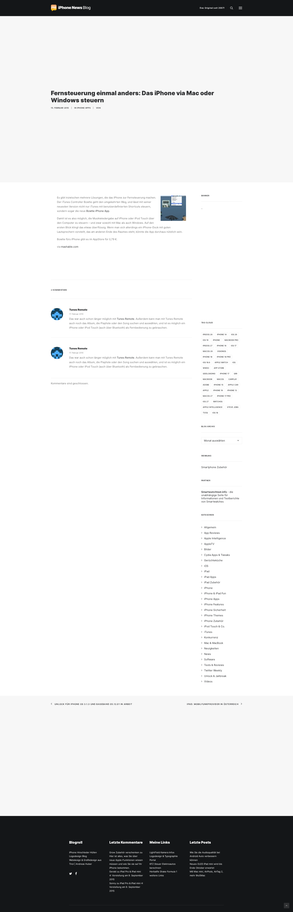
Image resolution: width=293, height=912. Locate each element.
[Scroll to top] (286, 905)
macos (220, 379)
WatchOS (217, 401)
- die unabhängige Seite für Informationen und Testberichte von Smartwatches (220, 496)
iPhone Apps (84, 108)
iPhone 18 (207, 357)
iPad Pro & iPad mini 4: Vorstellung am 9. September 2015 (126, 875)
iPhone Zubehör (213, 621)
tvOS (205, 413)
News (207, 654)
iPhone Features (214, 604)
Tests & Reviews (214, 665)
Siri (235, 373)
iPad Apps (210, 577)
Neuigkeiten (211, 648)
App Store (219, 368)
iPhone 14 (222, 334)
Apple (206, 390)
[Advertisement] (221, 260)
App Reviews (212, 532)
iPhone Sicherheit (215, 610)
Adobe (206, 385)
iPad (206, 571)
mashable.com (69, 246)
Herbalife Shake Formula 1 (163, 871)
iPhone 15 (218, 385)
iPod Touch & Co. (214, 626)
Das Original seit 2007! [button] (212, 8)
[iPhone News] (71, 8)
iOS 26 (234, 334)
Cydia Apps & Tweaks (217, 555)
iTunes (208, 632)
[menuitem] (213, 8)
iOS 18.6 (206, 362)
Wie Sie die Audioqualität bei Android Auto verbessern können (205, 856)
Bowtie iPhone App (97, 211)
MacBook (207, 379)
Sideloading (209, 373)
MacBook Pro (231, 340)
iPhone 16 (221, 345)
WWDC (206, 368)
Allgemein (210, 527)
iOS (234, 362)
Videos (208, 681)
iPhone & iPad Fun (215, 593)
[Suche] (230, 7)
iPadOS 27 (207, 345)
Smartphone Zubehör (214, 467)
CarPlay (232, 379)
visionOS (221, 351)
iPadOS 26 (207, 334)
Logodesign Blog (78, 856)
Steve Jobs (232, 407)
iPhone (216, 340)
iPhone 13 (232, 390)
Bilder (207, 549)
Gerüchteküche (213, 560)
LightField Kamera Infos (162, 852)
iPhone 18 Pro (224, 357)
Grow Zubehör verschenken (124, 852)
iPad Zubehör (212, 582)
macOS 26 (208, 351)
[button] (240, 8)
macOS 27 (207, 396)
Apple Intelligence (212, 407)
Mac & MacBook (213, 643)
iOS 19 (205, 340)
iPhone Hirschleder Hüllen (83, 852)
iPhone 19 (218, 390)
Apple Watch (221, 362)
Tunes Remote (78, 309)
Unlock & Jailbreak (215, 676)
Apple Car (233, 385)
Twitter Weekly (213, 670)
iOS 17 (233, 345)
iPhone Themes (213, 615)
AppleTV (209, 544)
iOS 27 (206, 401)
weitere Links (157, 875)
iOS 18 (215, 413)
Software (209, 659)
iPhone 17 (224, 373)
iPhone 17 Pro (224, 396)
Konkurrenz (211, 637)
